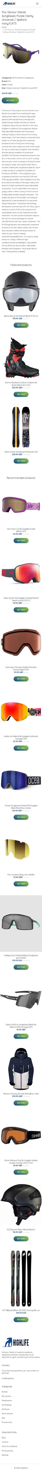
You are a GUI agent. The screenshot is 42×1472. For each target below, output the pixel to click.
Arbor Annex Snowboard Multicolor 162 (21, 452)
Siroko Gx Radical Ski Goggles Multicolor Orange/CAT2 (21, 737)
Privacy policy (7, 1451)
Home (4, 27)
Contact (5, 1442)
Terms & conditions (9, 1446)
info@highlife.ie (8, 1378)
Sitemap (5, 1455)
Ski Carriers (6, 1396)
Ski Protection (18, 78)
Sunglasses (29, 78)
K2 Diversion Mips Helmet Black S (21, 1229)
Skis (3, 1418)
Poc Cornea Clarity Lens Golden (21, 874)
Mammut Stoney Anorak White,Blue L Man (21, 1093)
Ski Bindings (6, 1405)
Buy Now (10, 100)
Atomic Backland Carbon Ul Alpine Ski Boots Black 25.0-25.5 (21, 383)
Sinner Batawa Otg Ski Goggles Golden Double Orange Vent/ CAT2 (21, 1161)
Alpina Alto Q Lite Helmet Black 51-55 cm (21, 316)
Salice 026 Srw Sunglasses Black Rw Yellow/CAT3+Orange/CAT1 (21, 1025)
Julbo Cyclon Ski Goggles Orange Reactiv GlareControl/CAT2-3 (21, 599)
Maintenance (7, 1400)
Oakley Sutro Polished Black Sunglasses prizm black (21, 956)
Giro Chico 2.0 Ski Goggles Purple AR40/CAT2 (21, 530)
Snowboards (7, 1422)
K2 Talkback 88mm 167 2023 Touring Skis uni (21, 1310)
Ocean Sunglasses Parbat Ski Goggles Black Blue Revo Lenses (21, 806)
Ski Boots (6, 1409)
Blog (4, 1437)
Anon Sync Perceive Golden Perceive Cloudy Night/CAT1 (21, 668)
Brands (5, 1392)
